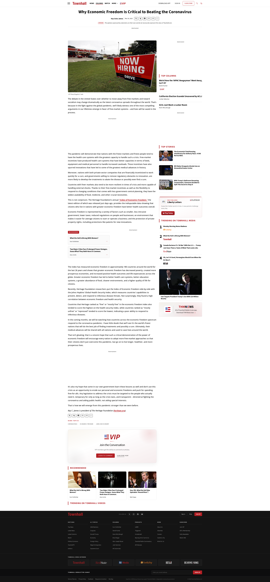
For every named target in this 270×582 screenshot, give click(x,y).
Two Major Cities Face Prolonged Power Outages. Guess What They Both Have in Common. (112, 492)
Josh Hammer (117, 545)
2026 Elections (94, 527)
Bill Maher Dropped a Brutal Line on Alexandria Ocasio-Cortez (187, 167)
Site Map (111, 579)
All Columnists (117, 549)
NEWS (92, 3)
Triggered (137, 531)
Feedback (90, 579)
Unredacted (138, 534)
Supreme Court (94, 549)
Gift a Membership (185, 531)
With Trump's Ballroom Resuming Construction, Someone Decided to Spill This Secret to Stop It (186, 183)
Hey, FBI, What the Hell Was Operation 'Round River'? (140, 491)
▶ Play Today (168, 213)
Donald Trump (94, 534)
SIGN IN (177, 3)
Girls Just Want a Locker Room (173, 105)
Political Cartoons (73, 541)
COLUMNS (99, 3)
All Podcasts (138, 545)
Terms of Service (72, 579)
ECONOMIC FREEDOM (86, 424)
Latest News (71, 531)
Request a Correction (101, 579)
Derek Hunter (116, 531)
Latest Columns (72, 534)
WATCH (107, 3)
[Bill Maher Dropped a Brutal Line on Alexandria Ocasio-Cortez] (166, 170)
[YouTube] (142, 514)
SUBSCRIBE (188, 3)
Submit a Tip (161, 538)
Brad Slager (116, 538)
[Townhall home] (75, 514)
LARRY (136, 527)
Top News (70, 527)
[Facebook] (138, 514)
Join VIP (198, 514)
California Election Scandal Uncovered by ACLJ (180, 96)
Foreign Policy (94, 541)
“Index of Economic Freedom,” (133, 200)
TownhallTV (71, 545)
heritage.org (119, 410)
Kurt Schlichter (74, 497)
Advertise (160, 531)
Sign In (183, 514)
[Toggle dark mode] (201, 3)
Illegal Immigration (95, 545)
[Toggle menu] (69, 3)
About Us (159, 527)
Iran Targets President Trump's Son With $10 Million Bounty (179, 298)
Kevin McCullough (118, 534)
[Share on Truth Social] (140, 18)
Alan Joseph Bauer (118, 541)
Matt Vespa (133, 497)
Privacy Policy (82, 579)
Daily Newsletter (184, 534)
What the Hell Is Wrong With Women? (80, 491)
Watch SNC (183, 538)
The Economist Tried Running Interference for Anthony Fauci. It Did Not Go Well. (187, 154)
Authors (70, 549)
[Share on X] (136, 18)
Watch (70, 538)
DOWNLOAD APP (164, 3)
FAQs (190, 514)
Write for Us (160, 541)
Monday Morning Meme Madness (175, 226)
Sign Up (197, 572)
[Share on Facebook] (144, 18)
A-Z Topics (94, 522)
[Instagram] (133, 514)
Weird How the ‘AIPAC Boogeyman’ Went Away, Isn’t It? (180, 82)
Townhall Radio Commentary (143, 541)
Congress (92, 531)
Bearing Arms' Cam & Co (142, 538)
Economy (93, 538)
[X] (129, 514)
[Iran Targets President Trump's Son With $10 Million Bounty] (180, 282)
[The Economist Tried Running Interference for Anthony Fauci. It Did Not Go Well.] (166, 156)
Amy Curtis (103, 497)
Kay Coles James (117, 18)
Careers (159, 534)
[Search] (197, 3)
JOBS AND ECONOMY (102, 424)
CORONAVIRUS (72, 424)
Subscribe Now (122, 456)
